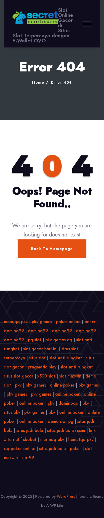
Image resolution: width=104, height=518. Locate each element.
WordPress (66, 496)
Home (38, 82)
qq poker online (19, 448)
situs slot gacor (18, 376)
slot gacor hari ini (40, 349)
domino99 (14, 331)
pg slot (34, 340)
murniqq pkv (52, 439)
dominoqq (68, 403)
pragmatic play (42, 367)
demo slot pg (60, 421)
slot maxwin (70, 376)
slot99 (28, 458)
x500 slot (46, 376)
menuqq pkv (16, 322)
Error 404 (61, 82)
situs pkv (12, 412)
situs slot (37, 358)
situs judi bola (30, 430)
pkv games (42, 322)
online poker (62, 385)
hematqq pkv (81, 439)
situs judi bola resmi (66, 430)
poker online (68, 322)
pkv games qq (58, 340)
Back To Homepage (52, 248)
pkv (18, 385)
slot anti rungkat (66, 358)
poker (90, 322)
